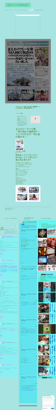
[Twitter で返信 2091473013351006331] (21, 393)
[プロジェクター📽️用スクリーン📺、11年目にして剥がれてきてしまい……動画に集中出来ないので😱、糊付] (51, 251)
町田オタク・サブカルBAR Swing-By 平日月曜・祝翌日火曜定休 (28, 230)
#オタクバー (2, 330)
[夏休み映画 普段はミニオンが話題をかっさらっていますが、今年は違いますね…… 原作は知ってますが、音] (42, 233)
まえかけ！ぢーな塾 (22, 124)
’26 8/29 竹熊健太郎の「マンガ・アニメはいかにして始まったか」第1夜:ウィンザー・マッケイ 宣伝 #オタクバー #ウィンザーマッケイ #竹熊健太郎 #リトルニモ (8, 266)
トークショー (23, 120)
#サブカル (11, 249)
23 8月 (21, 383)
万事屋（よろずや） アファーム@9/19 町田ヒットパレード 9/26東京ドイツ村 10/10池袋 (29, 269)
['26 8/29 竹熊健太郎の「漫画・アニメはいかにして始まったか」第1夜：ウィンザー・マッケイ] (42, 269)
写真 (2, 253)
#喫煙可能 (3, 250)
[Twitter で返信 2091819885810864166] (21, 308)
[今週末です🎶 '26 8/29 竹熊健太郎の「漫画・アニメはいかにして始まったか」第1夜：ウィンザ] (51, 233)
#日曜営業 (30, 390)
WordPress (49, 218)
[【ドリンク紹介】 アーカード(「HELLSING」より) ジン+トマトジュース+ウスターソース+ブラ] (42, 251)
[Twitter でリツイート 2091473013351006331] (22, 396)
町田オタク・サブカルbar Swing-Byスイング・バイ (8, 236)
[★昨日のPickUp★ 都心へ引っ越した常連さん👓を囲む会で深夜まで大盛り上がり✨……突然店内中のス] (42, 260)
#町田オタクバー (7, 249)
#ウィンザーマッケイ (7, 330)
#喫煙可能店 (26, 390)
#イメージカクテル (7, 354)
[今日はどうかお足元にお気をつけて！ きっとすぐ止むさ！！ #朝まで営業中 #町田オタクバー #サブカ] (51, 260)
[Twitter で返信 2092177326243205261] (21, 255)
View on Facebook (2, 336)
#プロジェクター (27, 389)
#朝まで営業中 (2, 249)
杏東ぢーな (22, 125)
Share (0, 256)
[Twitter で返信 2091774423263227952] (21, 338)
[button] (35, 118)
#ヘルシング (12, 354)
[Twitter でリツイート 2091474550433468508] (22, 368)
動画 (2, 274)
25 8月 (21, 236)
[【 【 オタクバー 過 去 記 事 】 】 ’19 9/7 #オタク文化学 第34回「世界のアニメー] (51, 269)
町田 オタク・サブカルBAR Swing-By (18, 5)
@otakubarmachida (23, 233)
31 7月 (21, 273)
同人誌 (20, 125)
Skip (50, 408)
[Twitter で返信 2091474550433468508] (21, 366)
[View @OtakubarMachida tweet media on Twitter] (26, 238)
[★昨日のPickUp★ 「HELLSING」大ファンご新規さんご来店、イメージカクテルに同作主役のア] (51, 242)
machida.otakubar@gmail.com (29, 217)
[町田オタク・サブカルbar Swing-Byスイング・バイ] (2, 229)
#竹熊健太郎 (13, 330)
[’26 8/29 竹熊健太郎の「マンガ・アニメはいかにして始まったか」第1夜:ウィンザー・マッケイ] (42, 242)
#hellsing (15, 354)
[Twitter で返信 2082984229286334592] (21, 283)
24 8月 (21, 300)
